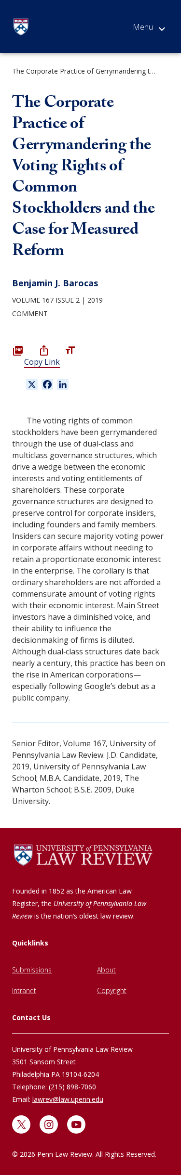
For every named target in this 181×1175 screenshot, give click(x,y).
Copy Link (42, 362)
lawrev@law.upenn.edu (67, 1099)
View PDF (18, 350)
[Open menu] (149, 29)
